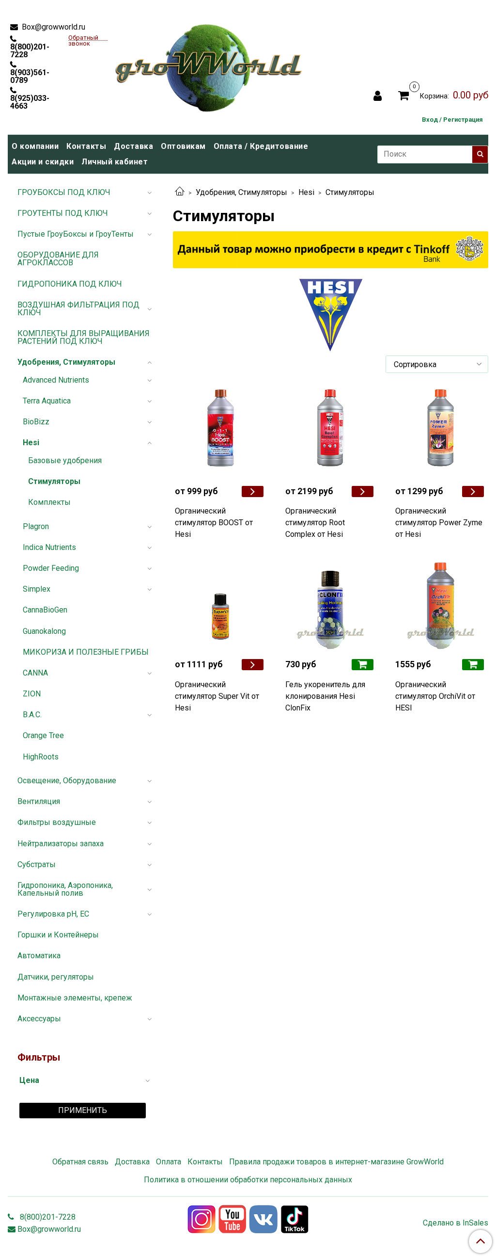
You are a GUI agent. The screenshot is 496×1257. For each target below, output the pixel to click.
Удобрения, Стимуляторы (241, 192)
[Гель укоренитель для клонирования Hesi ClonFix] (330, 605)
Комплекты (49, 502)
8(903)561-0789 (29, 76)
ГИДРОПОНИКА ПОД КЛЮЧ (69, 284)
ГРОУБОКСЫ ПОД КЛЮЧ (63, 192)
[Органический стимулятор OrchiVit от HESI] (440, 605)
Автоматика (39, 955)
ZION (32, 693)
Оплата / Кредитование (261, 146)
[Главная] (180, 192)
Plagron (36, 526)
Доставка (133, 146)
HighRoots (41, 756)
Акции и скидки (43, 161)
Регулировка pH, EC (53, 914)
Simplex (36, 589)
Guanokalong (44, 631)
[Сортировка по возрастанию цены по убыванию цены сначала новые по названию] (437, 364)
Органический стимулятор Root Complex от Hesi (315, 522)
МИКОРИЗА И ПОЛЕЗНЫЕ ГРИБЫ (86, 652)
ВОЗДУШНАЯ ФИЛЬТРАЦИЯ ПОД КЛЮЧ (78, 308)
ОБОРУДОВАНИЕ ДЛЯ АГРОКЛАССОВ (58, 258)
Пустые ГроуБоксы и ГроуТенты (75, 234)
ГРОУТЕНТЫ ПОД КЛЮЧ (62, 213)
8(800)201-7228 (29, 50)
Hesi (306, 192)
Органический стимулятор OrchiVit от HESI (435, 696)
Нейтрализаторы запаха (60, 843)
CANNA (35, 672)
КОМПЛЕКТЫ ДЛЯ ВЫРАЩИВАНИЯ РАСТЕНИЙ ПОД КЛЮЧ (83, 337)
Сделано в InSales (455, 1223)
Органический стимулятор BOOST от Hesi (214, 522)
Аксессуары (39, 1018)
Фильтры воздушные (56, 822)
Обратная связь (80, 1161)
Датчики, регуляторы (55, 977)
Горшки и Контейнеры (58, 934)
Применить (82, 1110)
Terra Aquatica (47, 400)
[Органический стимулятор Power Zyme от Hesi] (440, 432)
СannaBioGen (45, 609)
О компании (35, 146)
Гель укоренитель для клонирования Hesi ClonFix (325, 696)
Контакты (86, 146)
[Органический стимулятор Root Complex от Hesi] (330, 432)
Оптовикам (183, 146)
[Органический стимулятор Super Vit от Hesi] (220, 605)
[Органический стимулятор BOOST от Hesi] (220, 432)
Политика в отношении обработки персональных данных (248, 1179)
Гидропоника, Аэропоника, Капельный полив (65, 889)
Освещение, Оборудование (66, 780)
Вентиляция (38, 801)
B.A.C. (32, 714)
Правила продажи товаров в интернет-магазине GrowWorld (336, 1161)
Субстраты (36, 864)
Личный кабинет (114, 161)
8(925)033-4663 (29, 102)
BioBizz (36, 421)
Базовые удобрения (65, 460)
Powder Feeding (51, 568)
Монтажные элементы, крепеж (74, 997)
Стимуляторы (54, 481)
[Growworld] (209, 65)
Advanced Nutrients (56, 380)
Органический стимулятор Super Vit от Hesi (217, 696)
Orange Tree (43, 735)
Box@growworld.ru (52, 27)
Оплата (168, 1161)
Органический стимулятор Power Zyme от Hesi (438, 522)
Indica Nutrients (49, 547)
